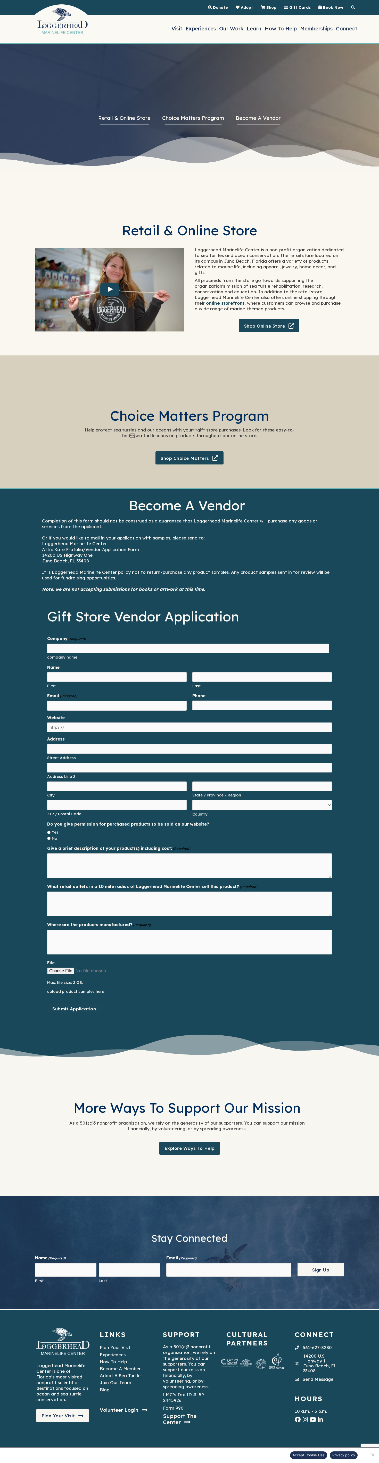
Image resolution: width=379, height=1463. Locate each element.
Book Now (332, 7)
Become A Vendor (258, 118)
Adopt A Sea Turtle (120, 1375)
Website (56, 717)
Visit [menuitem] (176, 28)
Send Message (318, 1379)
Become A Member (120, 1368)
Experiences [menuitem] (201, 28)
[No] (372, 1454)
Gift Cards (299, 7)
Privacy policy (343, 1455)
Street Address (61, 757)
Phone (198, 695)
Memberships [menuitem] (316, 28)
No (54, 838)
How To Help (113, 1361)
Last (196, 685)
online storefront (225, 303)
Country (200, 814)
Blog (105, 1389)
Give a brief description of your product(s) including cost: (118, 848)
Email (62, 695)
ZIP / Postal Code (64, 813)
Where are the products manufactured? (99, 924)
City (51, 795)
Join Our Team (115, 1382)
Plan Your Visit (115, 1347)
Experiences (113, 1354)
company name (62, 657)
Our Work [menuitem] (231, 28)
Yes (55, 832)
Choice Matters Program (193, 118)
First (51, 685)
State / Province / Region (216, 795)
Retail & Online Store (124, 118)
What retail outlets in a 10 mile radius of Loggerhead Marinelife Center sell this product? (152, 886)
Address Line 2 (61, 776)
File (51, 962)
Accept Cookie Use (309, 1455)
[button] (269, 325)
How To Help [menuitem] (281, 28)
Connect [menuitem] (346, 28)
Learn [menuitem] (254, 28)
